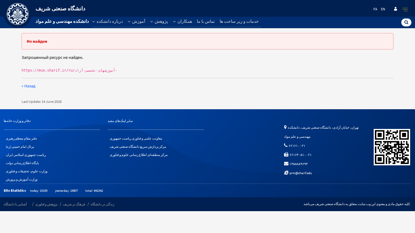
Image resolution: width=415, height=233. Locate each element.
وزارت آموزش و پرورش (21, 179)
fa (375, 9)
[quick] (405, 9)
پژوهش (161, 21)
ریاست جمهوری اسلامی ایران (26, 155)
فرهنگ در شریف (74, 204)
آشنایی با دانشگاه (15, 204)
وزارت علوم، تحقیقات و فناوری (26, 171)
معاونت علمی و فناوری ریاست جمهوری (136, 138)
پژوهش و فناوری (46, 204)
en (383, 9)
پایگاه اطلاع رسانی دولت (22, 163)
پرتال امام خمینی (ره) (20, 146)
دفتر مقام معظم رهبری (21, 138)
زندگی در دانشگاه (102, 204)
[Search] (406, 22)
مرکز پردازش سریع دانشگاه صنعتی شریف (138, 146)
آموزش (138, 21)
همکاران (184, 21)
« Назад (28, 86)
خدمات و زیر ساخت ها (239, 21)
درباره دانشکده (109, 21)
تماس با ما (206, 21)
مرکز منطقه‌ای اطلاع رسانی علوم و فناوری (139, 155)
